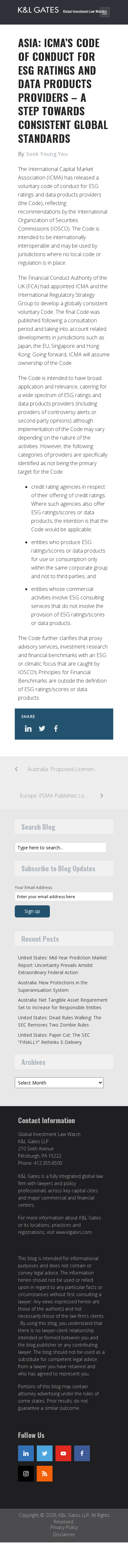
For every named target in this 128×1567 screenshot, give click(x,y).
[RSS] (45, 1474)
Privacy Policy (64, 1527)
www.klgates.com (74, 1232)
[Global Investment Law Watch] (65, 8)
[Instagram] (26, 1474)
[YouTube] (63, 1453)
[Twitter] (45, 1453)
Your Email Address (33, 887)
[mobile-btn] (104, 12)
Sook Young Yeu (47, 154)
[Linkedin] (26, 1453)
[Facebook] (82, 1453)
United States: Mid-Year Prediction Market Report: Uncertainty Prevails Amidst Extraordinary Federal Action (62, 964)
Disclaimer (64, 1534)
